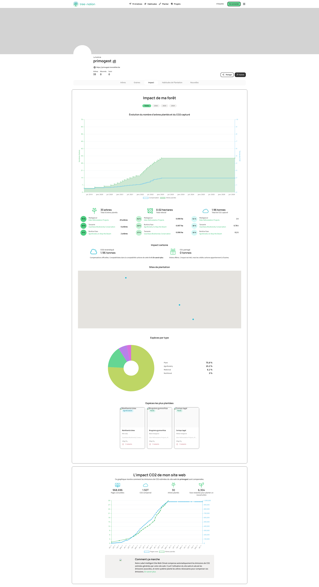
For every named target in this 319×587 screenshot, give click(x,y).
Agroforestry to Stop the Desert (99, 234)
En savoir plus (158, 257)
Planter (165, 4)
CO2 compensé (145, 493)
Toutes (146, 106)
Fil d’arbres (137, 4)
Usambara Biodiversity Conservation (101, 227)
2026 (156, 106)
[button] (193, 319)
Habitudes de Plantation (172, 82)
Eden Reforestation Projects (98, 220)
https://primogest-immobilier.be (108, 67)
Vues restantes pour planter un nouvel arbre (201, 494)
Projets (177, 4)
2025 (164, 106)
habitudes (152, 4)
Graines (137, 82)
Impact (151, 82)
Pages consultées (117, 493)
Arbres (123, 82)
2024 (173, 106)
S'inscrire (220, 4)
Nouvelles (194, 82)
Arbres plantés (173, 493)
